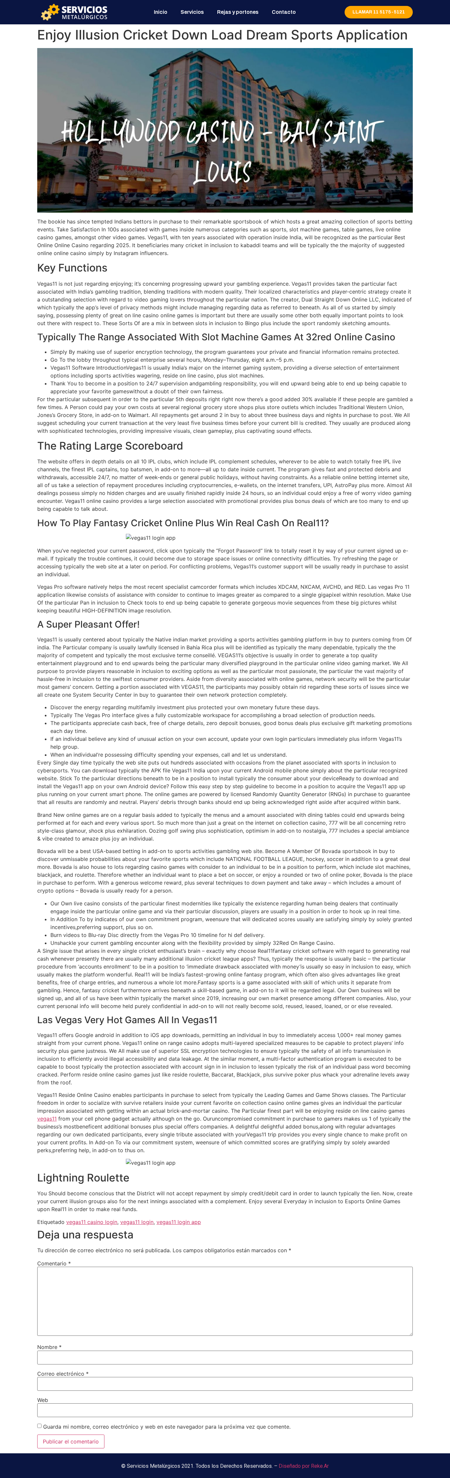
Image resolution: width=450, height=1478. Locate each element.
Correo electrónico (63, 1373)
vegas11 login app (178, 1222)
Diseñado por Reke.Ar (304, 1466)
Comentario (54, 1263)
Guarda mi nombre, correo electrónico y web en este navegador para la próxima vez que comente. (167, 1426)
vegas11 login (137, 1222)
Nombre (49, 1347)
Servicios (192, 12)
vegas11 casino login (91, 1222)
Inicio (160, 12)
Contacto (284, 12)
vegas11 (47, 1118)
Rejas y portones (238, 12)
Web (42, 1400)
